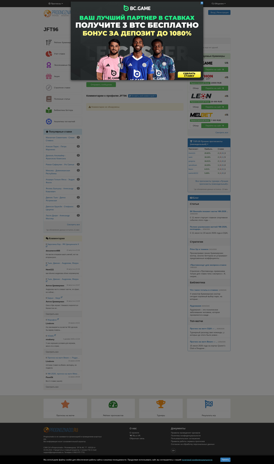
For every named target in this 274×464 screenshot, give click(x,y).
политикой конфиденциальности (197, 460)
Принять (225, 460)
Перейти (137, 41)
